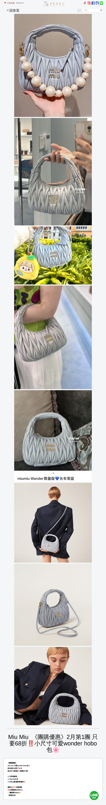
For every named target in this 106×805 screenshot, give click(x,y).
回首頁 (13, 10)
